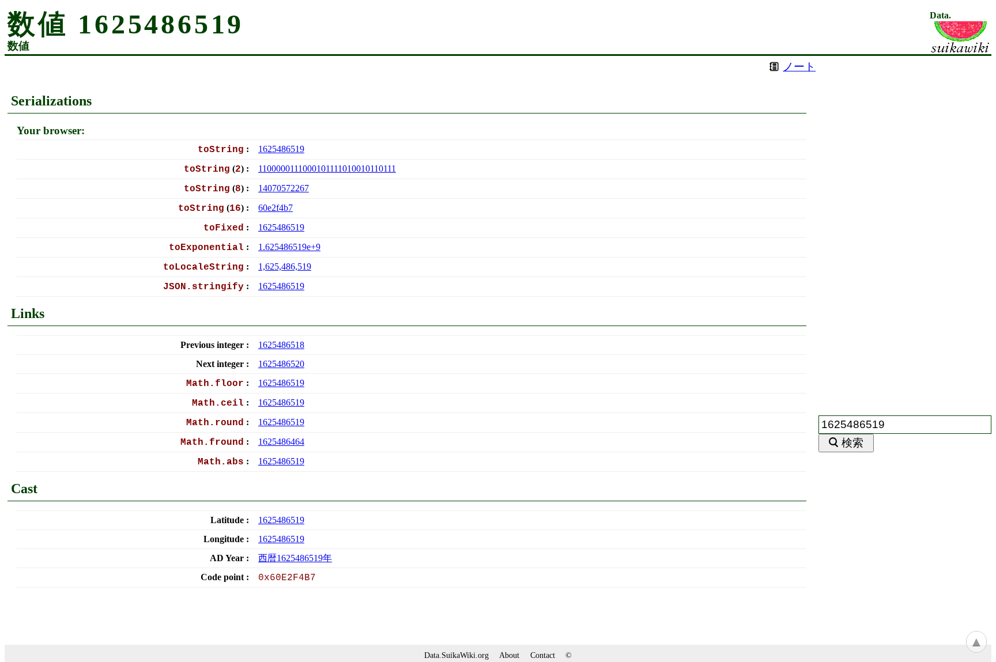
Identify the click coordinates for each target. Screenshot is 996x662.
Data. (940, 15)
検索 (852, 443)
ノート (799, 66)
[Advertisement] (904, 229)
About (509, 655)
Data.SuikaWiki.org (456, 655)
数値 (18, 46)
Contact (542, 655)
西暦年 (295, 558)
